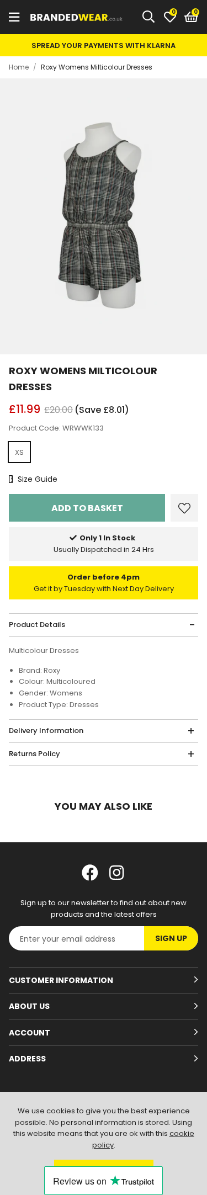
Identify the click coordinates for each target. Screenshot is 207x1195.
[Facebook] (90, 872)
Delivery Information (46, 730)
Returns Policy (34, 753)
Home (19, 67)
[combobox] (149, 17)
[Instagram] (117, 872)
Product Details (37, 624)
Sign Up (171, 938)
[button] (191, 17)
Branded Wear (77, 17)
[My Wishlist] (170, 17)
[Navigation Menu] (14, 17)
